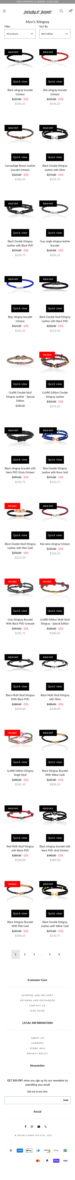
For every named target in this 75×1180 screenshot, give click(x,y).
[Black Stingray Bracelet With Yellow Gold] (54, 740)
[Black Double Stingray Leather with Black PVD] (20, 210)
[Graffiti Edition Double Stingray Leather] (54, 362)
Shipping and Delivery (37, 995)
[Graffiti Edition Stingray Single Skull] (20, 740)
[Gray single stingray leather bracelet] (54, 210)
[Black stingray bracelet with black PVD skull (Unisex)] (54, 815)
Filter (7, 26)
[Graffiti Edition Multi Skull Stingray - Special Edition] (54, 588)
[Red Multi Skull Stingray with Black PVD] (20, 815)
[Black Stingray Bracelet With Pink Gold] (20, 891)
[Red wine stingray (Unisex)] (54, 513)
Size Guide (37, 1011)
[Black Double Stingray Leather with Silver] (54, 135)
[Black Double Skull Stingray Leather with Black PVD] (54, 286)
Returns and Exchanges (37, 1000)
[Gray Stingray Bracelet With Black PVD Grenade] (20, 588)
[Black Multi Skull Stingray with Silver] (54, 664)
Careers (37, 1043)
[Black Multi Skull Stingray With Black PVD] (20, 664)
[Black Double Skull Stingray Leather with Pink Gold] (20, 513)
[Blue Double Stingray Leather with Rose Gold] (54, 437)
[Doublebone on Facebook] (25, 1126)
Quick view (20, 81)
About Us (37, 1038)
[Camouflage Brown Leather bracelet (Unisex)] (20, 135)
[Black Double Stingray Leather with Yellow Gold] (54, 891)
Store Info (37, 1048)
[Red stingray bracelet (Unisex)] (54, 59)
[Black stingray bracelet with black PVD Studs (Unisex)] (20, 437)
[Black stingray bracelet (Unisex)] (20, 59)
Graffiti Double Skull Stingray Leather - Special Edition (20, 396)
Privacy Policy (37, 1053)
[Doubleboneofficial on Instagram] (32, 1126)
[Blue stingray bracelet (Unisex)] (20, 286)
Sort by (43, 26)
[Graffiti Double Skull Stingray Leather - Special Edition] (20, 362)
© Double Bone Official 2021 (33, 1135)
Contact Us (37, 1005)
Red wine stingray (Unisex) (55, 543)
